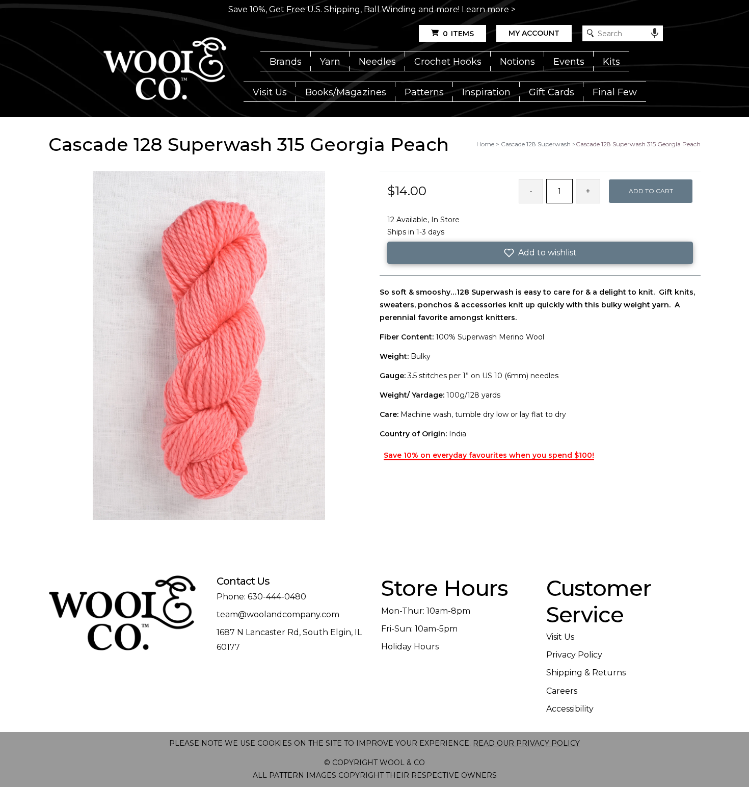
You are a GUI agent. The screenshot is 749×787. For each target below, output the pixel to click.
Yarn (330, 61)
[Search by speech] (654, 33)
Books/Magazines (345, 92)
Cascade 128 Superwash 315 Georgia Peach (638, 144)
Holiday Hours (410, 646)
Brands (286, 61)
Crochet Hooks (447, 61)
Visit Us (270, 92)
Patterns (424, 92)
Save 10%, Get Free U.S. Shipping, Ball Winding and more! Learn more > (372, 9)
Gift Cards (551, 92)
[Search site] (590, 33)
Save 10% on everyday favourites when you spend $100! (489, 455)
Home (485, 144)
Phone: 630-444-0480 (261, 596)
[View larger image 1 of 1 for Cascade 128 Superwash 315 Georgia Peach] (209, 346)
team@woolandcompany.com (278, 614)
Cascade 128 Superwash (536, 144)
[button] (540, 253)
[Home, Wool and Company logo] (165, 69)
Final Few (615, 92)
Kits (611, 61)
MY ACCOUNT (534, 33)
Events (568, 61)
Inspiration (486, 92)
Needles (377, 61)
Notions (517, 61)
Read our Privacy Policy (526, 743)
